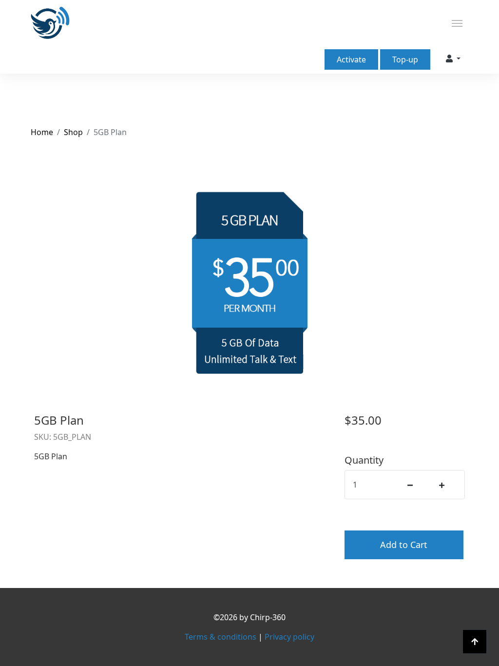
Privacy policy (289, 636)
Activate (351, 59)
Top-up (405, 59)
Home (42, 132)
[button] (453, 58)
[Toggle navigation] (457, 22)
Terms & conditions (221, 636)
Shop (73, 132)
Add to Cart (403, 544)
